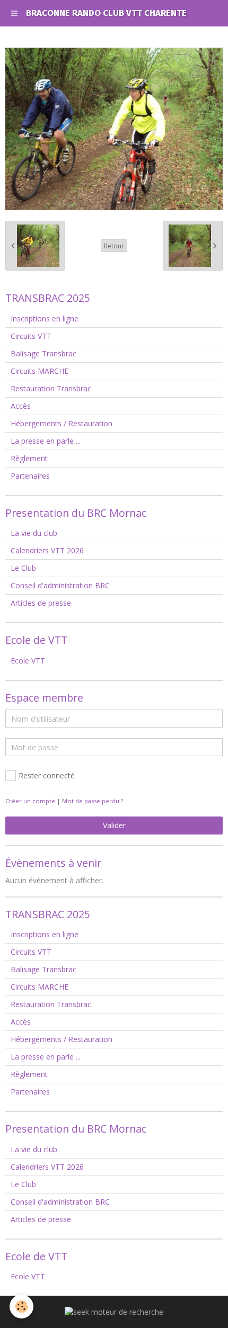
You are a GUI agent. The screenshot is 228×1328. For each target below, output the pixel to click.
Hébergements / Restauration (61, 423)
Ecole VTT (28, 661)
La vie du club (34, 533)
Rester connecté (47, 775)
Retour (114, 245)
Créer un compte (30, 801)
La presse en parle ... (46, 441)
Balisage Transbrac (43, 353)
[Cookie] (21, 1306)
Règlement (29, 458)
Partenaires (30, 476)
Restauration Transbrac (51, 388)
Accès (21, 406)
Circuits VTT (31, 336)
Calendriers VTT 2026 (47, 550)
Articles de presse (41, 603)
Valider (114, 825)
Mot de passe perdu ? (92, 801)
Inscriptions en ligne (44, 318)
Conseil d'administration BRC (60, 585)
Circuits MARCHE (39, 371)
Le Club (23, 568)
